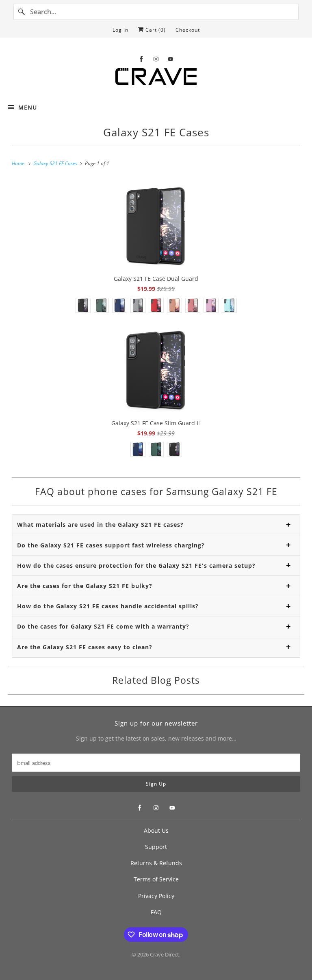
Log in (120, 29)
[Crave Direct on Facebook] (141, 59)
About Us (156, 830)
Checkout (188, 29)
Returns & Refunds (156, 863)
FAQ (156, 912)
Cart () (155, 29)
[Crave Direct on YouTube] (170, 59)
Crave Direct (164, 954)
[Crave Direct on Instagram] (156, 59)
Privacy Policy (156, 896)
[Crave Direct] (156, 78)
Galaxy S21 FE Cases (156, 132)
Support (156, 847)
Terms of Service (156, 879)
